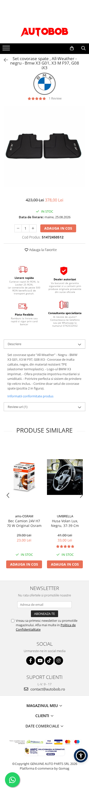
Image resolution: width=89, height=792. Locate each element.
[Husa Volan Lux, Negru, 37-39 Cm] (65, 477)
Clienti (42, 715)
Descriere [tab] (14, 344)
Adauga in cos (58, 228)
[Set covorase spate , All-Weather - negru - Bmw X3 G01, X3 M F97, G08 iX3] (44, 146)
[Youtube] (40, 660)
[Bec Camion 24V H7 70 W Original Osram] (24, 477)
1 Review (55, 98)
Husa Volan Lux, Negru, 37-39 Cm (65, 523)
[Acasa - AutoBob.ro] (44, 31)
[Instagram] (58, 660)
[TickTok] (49, 660)
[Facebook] (30, 660)
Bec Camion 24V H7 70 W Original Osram (24, 523)
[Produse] (6, 49)
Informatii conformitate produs (30, 396)
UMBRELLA (65, 516)
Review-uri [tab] (17, 406)
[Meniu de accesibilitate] (81, 755)
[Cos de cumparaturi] (72, 48)
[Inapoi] (3, 60)
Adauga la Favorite (42, 249)
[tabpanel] (44, 146)
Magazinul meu (42, 705)
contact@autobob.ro (47, 689)
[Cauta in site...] (83, 48)
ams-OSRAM (24, 516)
